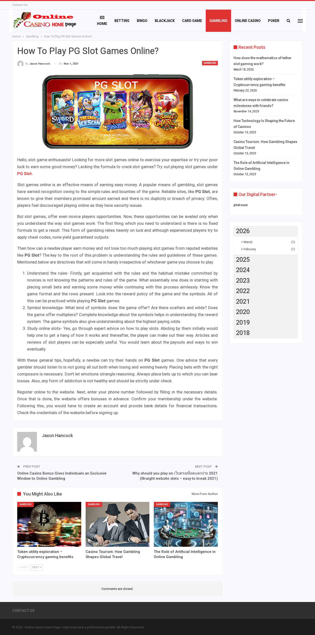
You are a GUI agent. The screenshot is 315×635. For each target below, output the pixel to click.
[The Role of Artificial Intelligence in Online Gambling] (186, 524)
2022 (243, 291)
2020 (243, 312)
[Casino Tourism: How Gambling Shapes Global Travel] (118, 524)
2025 (243, 259)
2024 (243, 270)
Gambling (218, 21)
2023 (243, 280)
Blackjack (165, 21)
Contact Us (20, 5)
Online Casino (248, 21)
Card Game (192, 21)
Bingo (142, 21)
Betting (121, 21)
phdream (241, 205)
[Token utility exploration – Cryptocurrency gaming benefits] (49, 524)
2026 (243, 231)
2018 (243, 332)
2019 (243, 322)
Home (102, 24)
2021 (243, 301)
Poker (273, 21)
